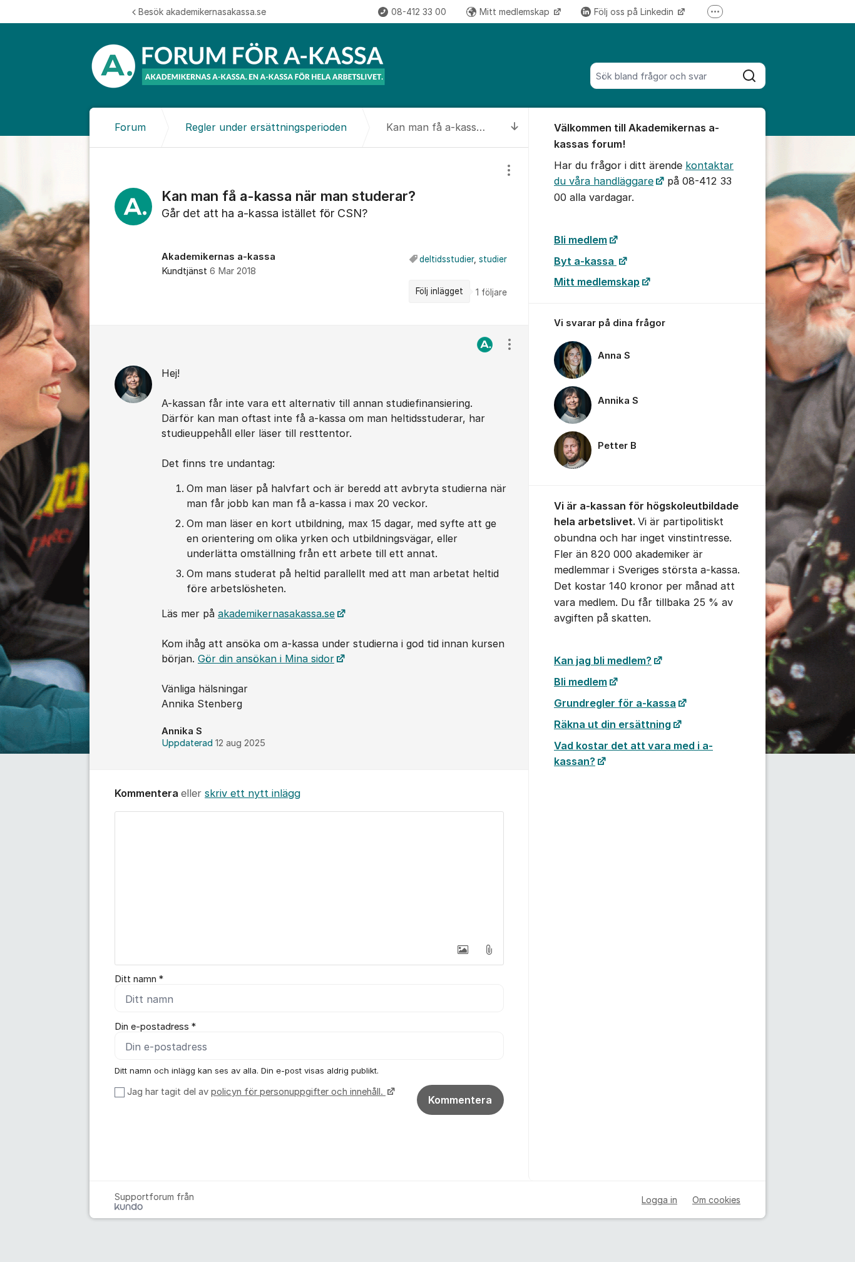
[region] (309, 236)
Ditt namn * (139, 979)
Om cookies (716, 1199)
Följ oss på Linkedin (635, 11)
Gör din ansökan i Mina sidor (266, 658)
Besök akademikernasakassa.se (202, 11)
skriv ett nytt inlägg (252, 793)
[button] (462, 949)
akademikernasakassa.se (276, 613)
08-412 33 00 (418, 11)
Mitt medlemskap (515, 11)
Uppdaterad (213, 743)
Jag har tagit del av (255, 1091)
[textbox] (309, 874)
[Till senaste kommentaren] (515, 127)
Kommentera (460, 1100)
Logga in (659, 1199)
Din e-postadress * (155, 1026)
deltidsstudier (446, 259)
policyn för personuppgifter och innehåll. (298, 1091)
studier (493, 259)
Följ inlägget (439, 291)
